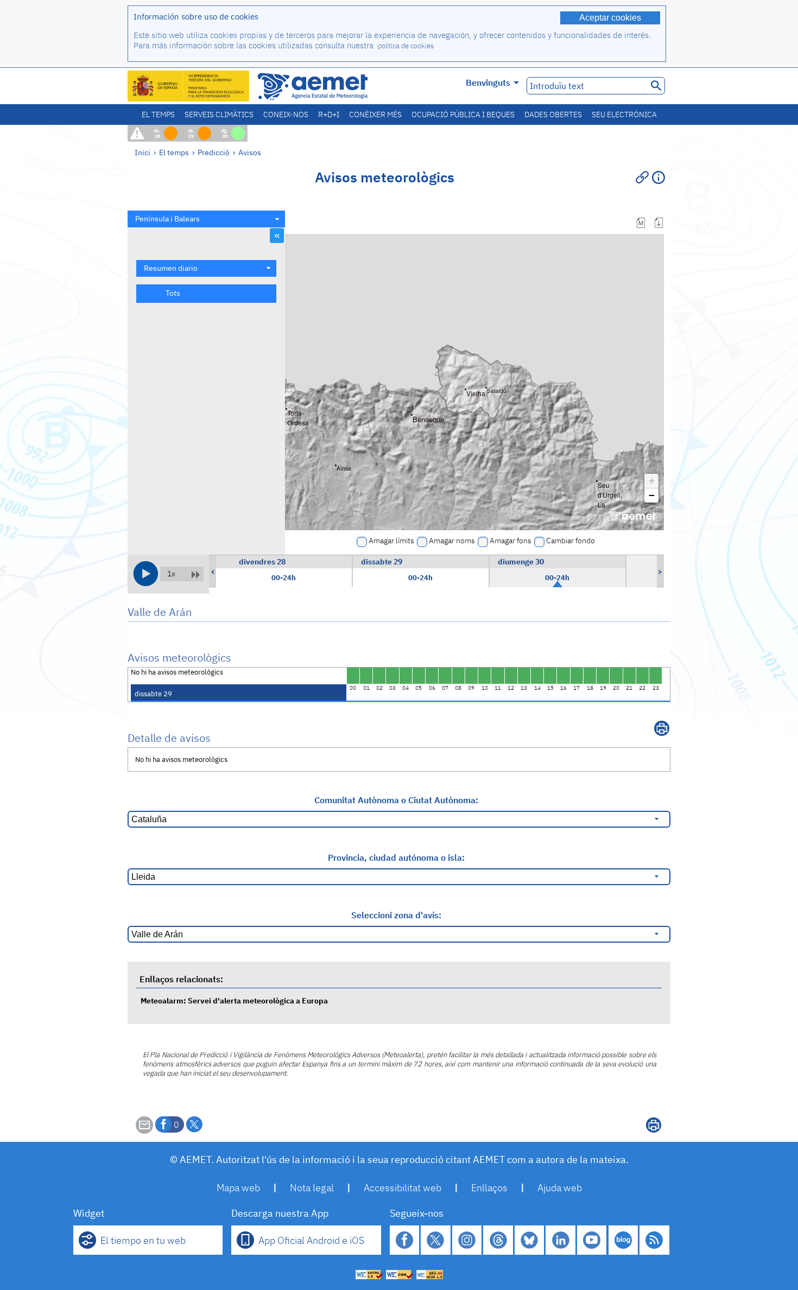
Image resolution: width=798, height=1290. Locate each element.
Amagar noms (452, 540)
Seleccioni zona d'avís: (396, 915)
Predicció (214, 152)
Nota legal (312, 1187)
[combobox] (206, 219)
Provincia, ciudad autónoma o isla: (396, 857)
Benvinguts (488, 82)
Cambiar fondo (570, 540)
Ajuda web (559, 1187)
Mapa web (238, 1187)
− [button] (652, 495)
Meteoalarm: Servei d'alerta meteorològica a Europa (234, 1000)
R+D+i (328, 114)
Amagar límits (391, 540)
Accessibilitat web (402, 1187)
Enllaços (489, 1187)
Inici (142, 152)
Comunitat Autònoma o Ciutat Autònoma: (396, 800)
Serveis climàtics (219, 114)
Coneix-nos (285, 114)
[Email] (144, 1130)
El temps (158, 114)
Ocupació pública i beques (463, 114)
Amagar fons (510, 540)
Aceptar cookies (610, 17)
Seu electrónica (624, 114)
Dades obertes (553, 114)
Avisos (249, 152)
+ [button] (652, 480)
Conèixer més (375, 114)
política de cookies (406, 45)
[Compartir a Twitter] (194, 1124)
